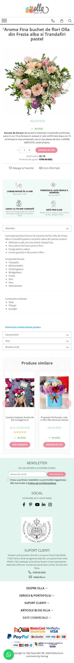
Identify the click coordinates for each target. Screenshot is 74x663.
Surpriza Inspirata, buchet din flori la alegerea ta (20, 418)
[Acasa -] (37, 9)
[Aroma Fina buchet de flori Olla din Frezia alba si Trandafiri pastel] (37, 81)
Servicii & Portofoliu (35, 595)
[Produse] (5, 21)
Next (68, 85)
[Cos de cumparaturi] (62, 20)
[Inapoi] (2, 28)
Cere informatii (51, 168)
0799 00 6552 (39, 572)
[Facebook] (24, 505)
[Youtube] (37, 505)
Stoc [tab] (7, 340)
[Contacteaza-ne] (53, 20)
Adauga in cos (46, 150)
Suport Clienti (35, 603)
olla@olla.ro (39, 577)
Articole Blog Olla (36, 610)
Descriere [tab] (10, 228)
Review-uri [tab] (12, 347)
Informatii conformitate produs (23, 327)
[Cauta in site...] (70, 20)
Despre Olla (35, 588)
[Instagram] (50, 505)
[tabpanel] (37, 81)
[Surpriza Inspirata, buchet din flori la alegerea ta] (19, 392)
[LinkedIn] (44, 505)
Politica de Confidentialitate (42, 483)
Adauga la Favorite (23, 168)
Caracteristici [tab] (11, 334)
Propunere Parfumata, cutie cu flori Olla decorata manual (54, 418)
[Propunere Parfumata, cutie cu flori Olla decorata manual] (54, 392)
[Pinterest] (31, 505)
